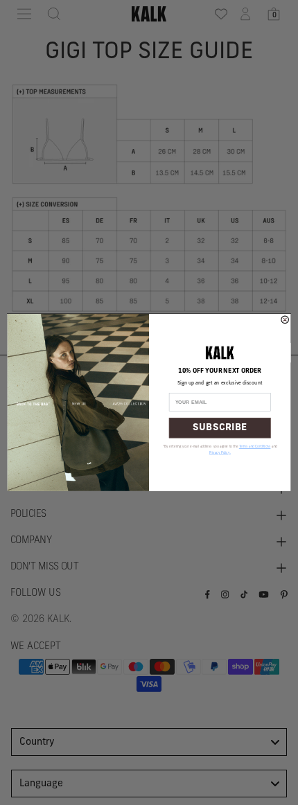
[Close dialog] (284, 319)
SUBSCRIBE (220, 427)
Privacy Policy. (220, 452)
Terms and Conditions (255, 447)
